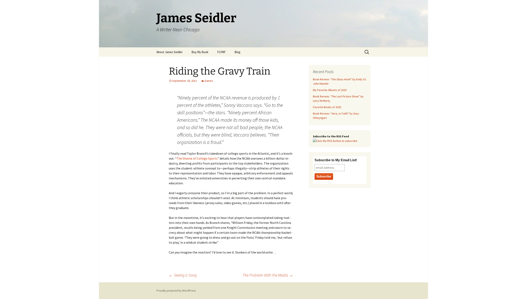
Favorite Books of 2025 (327, 107)
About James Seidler (169, 52)
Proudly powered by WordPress (176, 290)
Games (208, 81)
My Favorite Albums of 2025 (330, 90)
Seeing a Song (183, 275)
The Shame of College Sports (197, 158)
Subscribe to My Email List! (336, 160)
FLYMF (221, 52)
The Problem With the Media (268, 275)
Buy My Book (199, 52)
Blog (237, 52)
